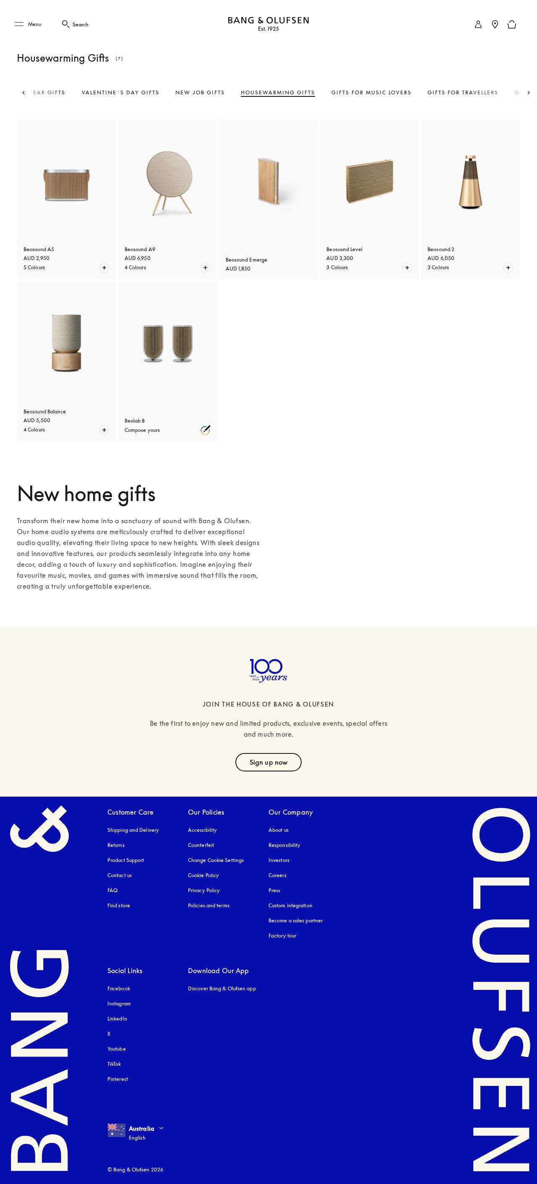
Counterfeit (201, 845)
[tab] (120, 92)
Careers (277, 875)
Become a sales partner (295, 920)
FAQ (112, 890)
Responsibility (284, 845)
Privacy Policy (204, 890)
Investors (278, 860)
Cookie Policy (203, 875)
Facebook (118, 988)
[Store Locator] (495, 24)
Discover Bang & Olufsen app (222, 988)
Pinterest (117, 1079)
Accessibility (202, 830)
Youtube (116, 1049)
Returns (116, 845)
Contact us (119, 875)
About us (278, 830)
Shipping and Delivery (133, 830)
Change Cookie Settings (216, 860)
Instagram (119, 1003)
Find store (118, 905)
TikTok (114, 1064)
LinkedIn (117, 1018)
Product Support (125, 860)
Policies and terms (208, 905)
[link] (478, 24)
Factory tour (282, 935)
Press (274, 890)
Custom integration (290, 905)
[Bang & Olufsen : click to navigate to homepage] (268, 24)
